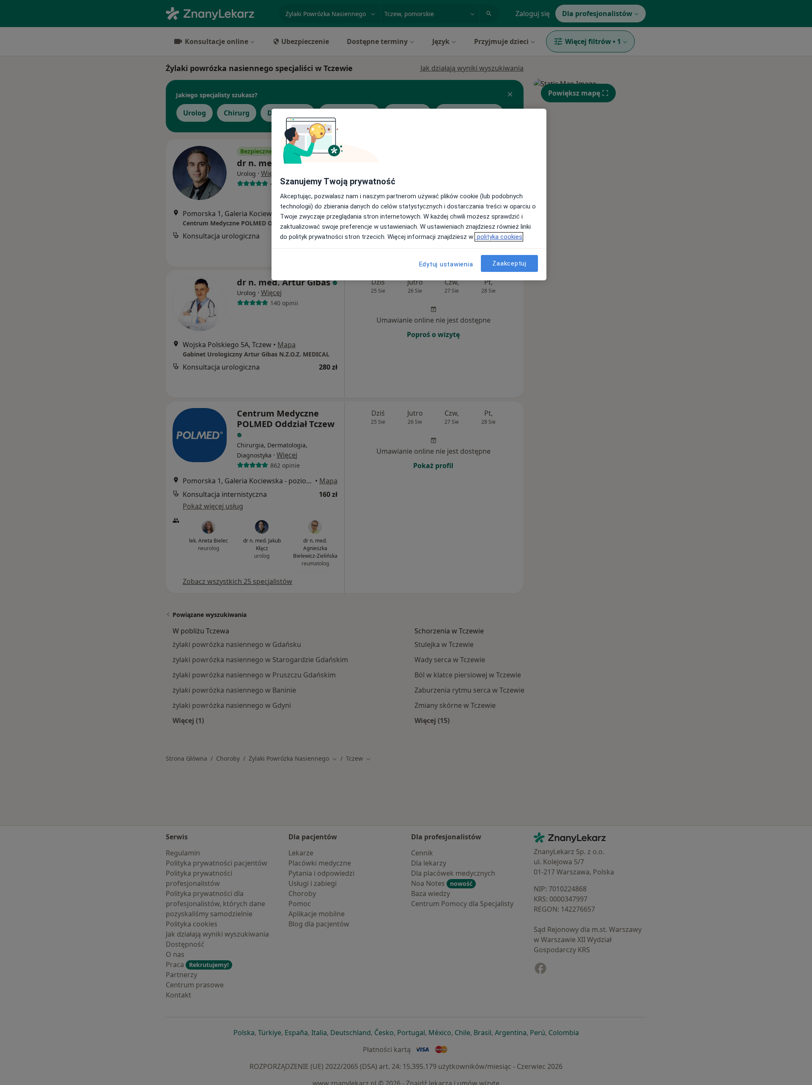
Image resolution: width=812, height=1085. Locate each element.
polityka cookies (498, 237)
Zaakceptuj (509, 263)
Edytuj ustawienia (446, 264)
